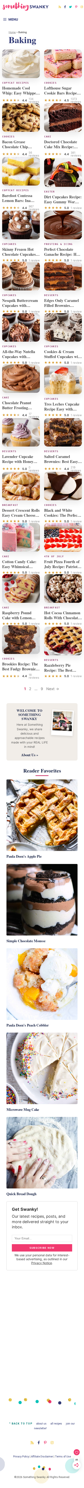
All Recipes (56, 1423)
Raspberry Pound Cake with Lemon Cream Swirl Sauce (18, 618)
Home (12, 32)
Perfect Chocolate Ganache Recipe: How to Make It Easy (62, 254)
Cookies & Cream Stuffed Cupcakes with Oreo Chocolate (62, 356)
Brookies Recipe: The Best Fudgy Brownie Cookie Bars (20, 669)
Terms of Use (63, 1456)
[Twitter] (70, 6)
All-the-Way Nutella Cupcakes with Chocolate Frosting (18, 356)
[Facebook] (65, 6)
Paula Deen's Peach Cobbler (27, 1025)
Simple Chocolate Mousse (25, 941)
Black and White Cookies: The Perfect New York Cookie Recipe (61, 517)
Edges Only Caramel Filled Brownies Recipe (61, 305)
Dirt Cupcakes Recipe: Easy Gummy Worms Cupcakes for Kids (63, 202)
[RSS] (60, 6)
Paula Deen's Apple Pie (24, 856)
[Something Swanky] (25, 6)
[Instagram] (81, 6)
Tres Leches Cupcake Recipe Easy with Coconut (61, 409)
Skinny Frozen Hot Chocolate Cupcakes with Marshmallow (19, 254)
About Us (41, 1423)
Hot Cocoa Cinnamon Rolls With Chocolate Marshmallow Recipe (62, 618)
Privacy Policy (21, 1456)
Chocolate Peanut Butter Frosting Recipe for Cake (16, 408)
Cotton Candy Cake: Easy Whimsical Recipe (19, 566)
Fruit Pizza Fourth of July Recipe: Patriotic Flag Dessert (62, 566)
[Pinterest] (76, 6)
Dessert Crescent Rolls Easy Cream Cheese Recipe (21, 515)
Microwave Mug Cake (22, 1109)
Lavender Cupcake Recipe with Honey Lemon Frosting (17, 461)
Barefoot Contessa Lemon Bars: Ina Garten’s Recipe (17, 200)
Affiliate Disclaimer (42, 1456)
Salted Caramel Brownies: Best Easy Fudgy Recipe (61, 461)
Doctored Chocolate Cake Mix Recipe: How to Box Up (60, 147)
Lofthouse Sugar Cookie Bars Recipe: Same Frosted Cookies (62, 93)
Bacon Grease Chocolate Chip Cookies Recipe (15, 147)
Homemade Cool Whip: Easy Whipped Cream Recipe (20, 93)
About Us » (29, 755)
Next (52, 689)
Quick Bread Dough (21, 1193)
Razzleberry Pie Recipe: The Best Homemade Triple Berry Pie (59, 672)
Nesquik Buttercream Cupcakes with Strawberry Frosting (20, 305)
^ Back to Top (20, 1423)
